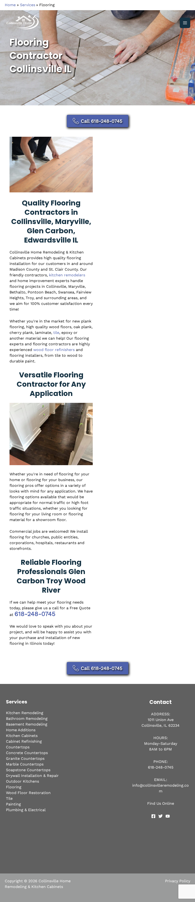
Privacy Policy (177, 881)
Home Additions (20, 730)
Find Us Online (160, 803)
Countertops (17, 747)
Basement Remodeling (26, 724)
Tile (9, 798)
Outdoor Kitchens (22, 781)
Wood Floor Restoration (28, 792)
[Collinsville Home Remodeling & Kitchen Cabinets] (24, 23)
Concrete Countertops (27, 753)
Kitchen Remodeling (24, 713)
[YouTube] (168, 816)
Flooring (13, 787)
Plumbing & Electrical (26, 810)
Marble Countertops (25, 764)
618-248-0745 (35, 613)
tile (56, 332)
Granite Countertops (25, 758)
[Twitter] (160, 816)
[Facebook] (153, 816)
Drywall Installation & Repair (32, 775)
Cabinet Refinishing (24, 741)
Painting (13, 804)
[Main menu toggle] (185, 23)
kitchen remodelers (67, 275)
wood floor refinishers (54, 349)
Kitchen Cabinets (22, 735)
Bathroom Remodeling (27, 718)
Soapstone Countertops (28, 770)
